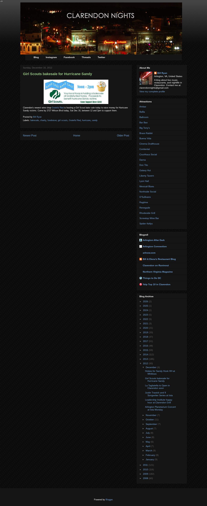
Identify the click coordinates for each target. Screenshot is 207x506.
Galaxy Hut (145, 170)
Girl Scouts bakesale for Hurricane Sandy (157, 379)
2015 (146, 350)
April (148, 446)
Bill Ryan (162, 73)
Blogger (109, 499)
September (152, 424)
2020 (146, 328)
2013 (146, 359)
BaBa (142, 111)
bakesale (34, 120)
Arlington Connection (155, 246)
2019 (146, 332)
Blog (36, 57)
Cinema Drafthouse (149, 143)
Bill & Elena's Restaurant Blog (159, 259)
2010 (146, 469)
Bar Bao (143, 122)
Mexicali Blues (146, 186)
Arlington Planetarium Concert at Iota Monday (160, 408)
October (150, 419)
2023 (146, 314)
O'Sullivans (145, 197)
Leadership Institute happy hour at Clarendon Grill (158, 401)
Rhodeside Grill (147, 213)
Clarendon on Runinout (156, 265)
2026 (146, 301)
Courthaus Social (148, 154)
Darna (142, 160)
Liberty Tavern (146, 175)
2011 (145, 465)
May (148, 441)
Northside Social (147, 191)
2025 (146, 306)
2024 (146, 310)
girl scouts (63, 120)
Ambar (142, 106)
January (150, 459)
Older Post (123, 135)
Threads (86, 57)
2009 (146, 474)
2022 (146, 319)
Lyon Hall (144, 181)
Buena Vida (145, 138)
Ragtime (143, 202)
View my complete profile (152, 91)
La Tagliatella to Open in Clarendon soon (157, 387)
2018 (146, 336)
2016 (146, 345)
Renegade (144, 207)
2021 (146, 323)
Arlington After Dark (154, 240)
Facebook (69, 57)
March (149, 450)
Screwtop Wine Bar (149, 218)
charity (43, 120)
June (148, 437)
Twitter (101, 57)
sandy (95, 120)
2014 (146, 354)
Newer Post (29, 135)
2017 (146, 341)
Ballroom (143, 117)
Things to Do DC (152, 278)
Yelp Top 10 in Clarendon (156, 284)
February (151, 455)
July (148, 433)
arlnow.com (149, 252)
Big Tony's (144, 128)
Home (76, 135)
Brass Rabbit (146, 133)
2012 (146, 363)
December (151, 367)
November (151, 415)
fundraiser (52, 120)
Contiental (144, 149)
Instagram (51, 57)
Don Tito (143, 165)
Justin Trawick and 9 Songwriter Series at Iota (159, 394)
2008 (146, 478)
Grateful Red (58, 107)
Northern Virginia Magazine (158, 271)
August (149, 428)
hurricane (86, 120)
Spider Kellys (146, 223)
